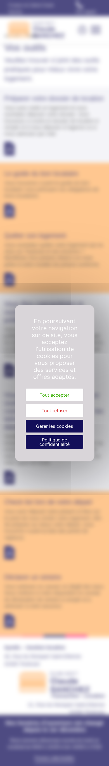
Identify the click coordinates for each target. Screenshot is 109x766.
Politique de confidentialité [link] (54, 442)
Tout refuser (54, 410)
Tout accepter (54, 395)
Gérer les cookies (54, 426)
